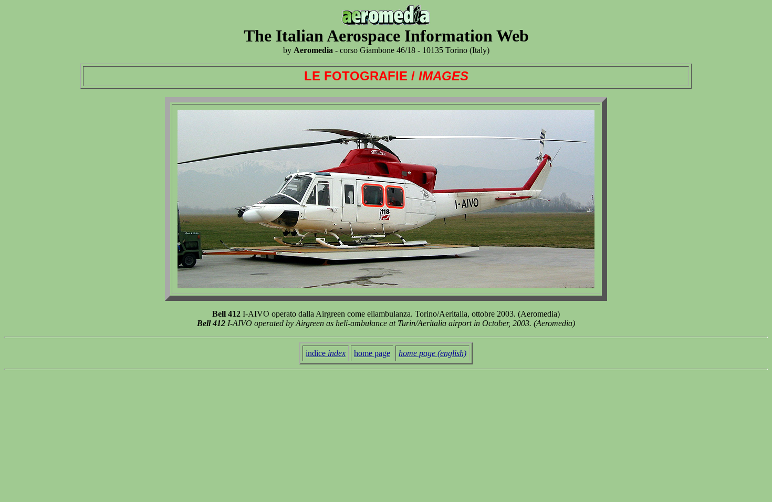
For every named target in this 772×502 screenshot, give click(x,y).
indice (326, 353)
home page (372, 353)
